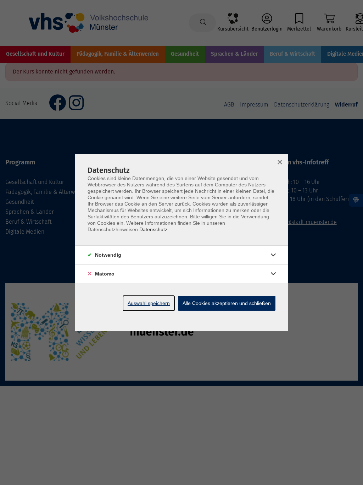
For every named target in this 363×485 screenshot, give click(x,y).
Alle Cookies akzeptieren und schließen (227, 303)
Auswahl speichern (149, 303)
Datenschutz (153, 229)
